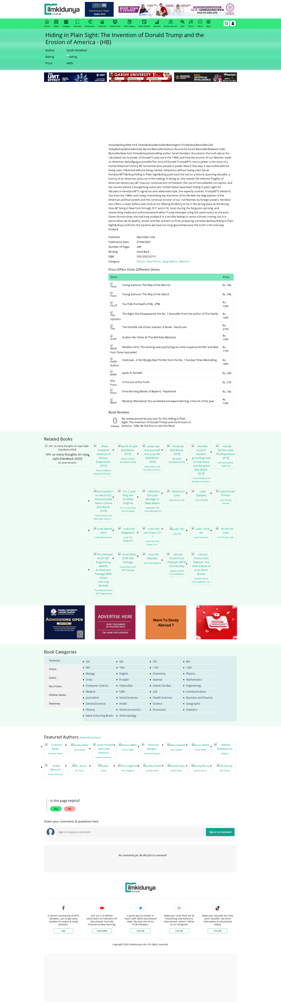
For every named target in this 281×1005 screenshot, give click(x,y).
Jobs (183, 26)
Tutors (191, 26)
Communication (196, 691)
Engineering (193, 685)
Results (157, 26)
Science (157, 703)
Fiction (141, 261)
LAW (122, 691)
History (90, 709)
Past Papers (129, 26)
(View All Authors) (90, 737)
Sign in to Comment (220, 832)
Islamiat (157, 679)
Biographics (170, 261)
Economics (159, 709)
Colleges (66, 26)
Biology (90, 673)
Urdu (89, 679)
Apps (208, 26)
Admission (90, 26)
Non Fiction (154, 261)
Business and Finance (199, 697)
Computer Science (97, 685)
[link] (99, 9)
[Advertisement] (140, 107)
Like (63, 930)
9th (88, 667)
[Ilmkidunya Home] (62, 9)
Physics (190, 673)
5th (88, 661)
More (200, 26)
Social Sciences (128, 697)
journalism (92, 697)
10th (122, 667)
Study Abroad (170, 26)
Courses (77, 26)
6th (121, 661)
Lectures (102, 26)
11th (155, 667)
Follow (140, 930)
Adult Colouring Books (99, 715)
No (69, 809)
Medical (90, 691)
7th (155, 661)
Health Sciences (162, 697)
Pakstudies (126, 685)
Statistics (191, 709)
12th (189, 667)
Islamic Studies (162, 685)
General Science (96, 703)
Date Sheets (144, 26)
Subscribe (102, 930)
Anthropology (127, 715)
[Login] (233, 23)
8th (188, 661)
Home (47, 26)
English (123, 673)
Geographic (193, 703)
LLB (155, 691)
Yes (56, 809)
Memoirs (184, 261)
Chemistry (159, 673)
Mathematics (194, 679)
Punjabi (124, 679)
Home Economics (130, 709)
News (56, 26)
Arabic (123, 703)
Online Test (115, 26)
